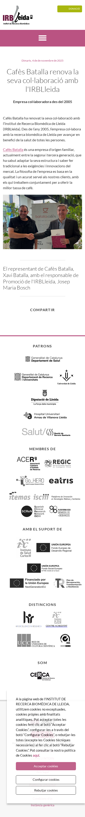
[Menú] (42, 38)
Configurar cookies (46, 779)
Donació (74, 8)
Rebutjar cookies (46, 790)
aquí (36, 755)
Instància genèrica (42, 805)
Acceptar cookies (46, 766)
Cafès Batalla (13, 149)
